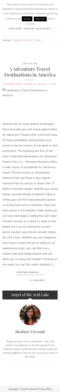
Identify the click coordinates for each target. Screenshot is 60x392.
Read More (40, 19)
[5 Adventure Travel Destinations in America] (30, 102)
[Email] (33, 367)
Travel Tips (46, 84)
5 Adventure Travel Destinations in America (30, 72)
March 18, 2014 (30, 63)
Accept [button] (27, 18)
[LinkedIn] (27, 367)
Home (6, 40)
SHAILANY (39, 280)
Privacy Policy (45, 389)
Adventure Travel (19, 84)
